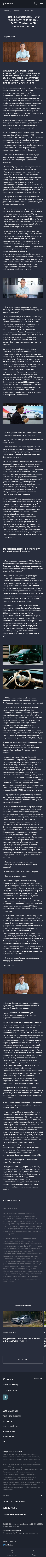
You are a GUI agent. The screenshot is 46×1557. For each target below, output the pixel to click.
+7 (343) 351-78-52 (10, 1390)
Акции (34, 1555)
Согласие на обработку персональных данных (21, 1533)
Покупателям (9, 1431)
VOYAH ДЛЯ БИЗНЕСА (12, 1416)
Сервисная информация (14, 1514)
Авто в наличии (10, 1411)
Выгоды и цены (10, 1508)
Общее (6, 1495)
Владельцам (9, 1436)
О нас (5, 1441)
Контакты (7, 1421)
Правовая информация (12, 1530)
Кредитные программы (14, 1501)
